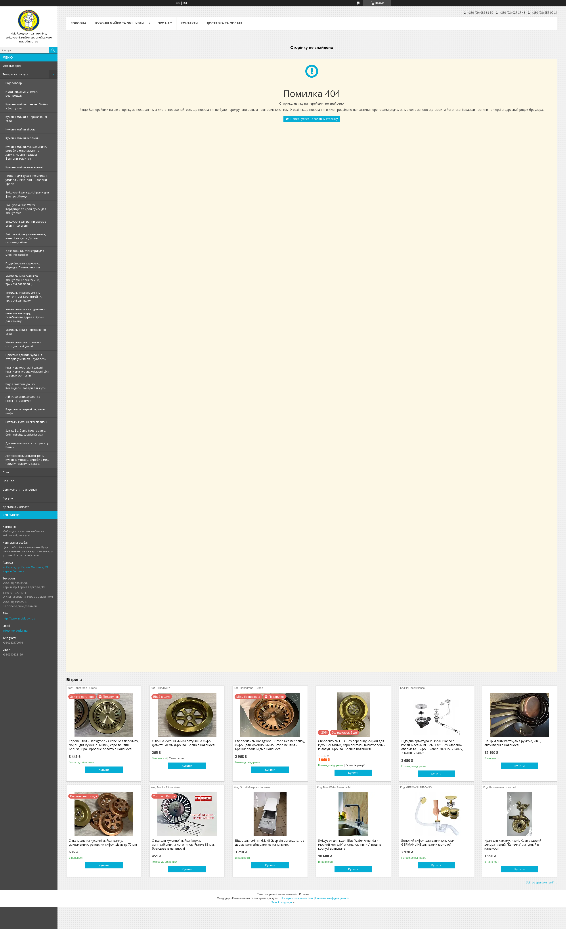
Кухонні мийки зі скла (21, 129)
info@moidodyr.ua (15, 631)
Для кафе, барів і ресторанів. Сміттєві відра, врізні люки (26, 432)
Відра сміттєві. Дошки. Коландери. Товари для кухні (26, 386)
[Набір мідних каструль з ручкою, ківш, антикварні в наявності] (519, 714)
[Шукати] (53, 50)
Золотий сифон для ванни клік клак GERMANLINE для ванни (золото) (427, 843)
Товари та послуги (16, 74)
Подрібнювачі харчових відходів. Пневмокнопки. (23, 265)
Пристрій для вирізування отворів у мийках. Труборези (26, 357)
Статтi (7, 472)
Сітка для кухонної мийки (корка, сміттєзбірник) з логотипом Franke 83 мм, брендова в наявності (183, 845)
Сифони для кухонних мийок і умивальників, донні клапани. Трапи (27, 180)
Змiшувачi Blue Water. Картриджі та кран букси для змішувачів (26, 209)
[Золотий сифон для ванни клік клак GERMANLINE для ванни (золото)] (436, 814)
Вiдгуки (8, 498)
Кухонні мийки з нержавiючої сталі (26, 119)
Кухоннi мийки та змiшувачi (120, 23)
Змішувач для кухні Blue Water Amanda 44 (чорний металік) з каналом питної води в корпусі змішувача (349, 845)
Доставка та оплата (225, 23)
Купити (104, 770)
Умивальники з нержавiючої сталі (26, 332)
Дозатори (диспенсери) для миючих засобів (25, 253)
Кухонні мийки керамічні (23, 138)
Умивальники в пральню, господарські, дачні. (23, 344)
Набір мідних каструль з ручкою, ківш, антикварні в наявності (512, 743)
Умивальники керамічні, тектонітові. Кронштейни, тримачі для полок (24, 296)
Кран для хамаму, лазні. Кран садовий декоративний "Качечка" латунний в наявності (512, 845)
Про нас (8, 481)
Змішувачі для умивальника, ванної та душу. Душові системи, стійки (26, 238)
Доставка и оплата (16, 507)
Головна (78, 23)
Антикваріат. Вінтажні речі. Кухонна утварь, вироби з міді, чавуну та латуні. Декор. (27, 460)
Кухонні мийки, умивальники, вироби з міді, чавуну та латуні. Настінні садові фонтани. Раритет (26, 153)
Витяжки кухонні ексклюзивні (26, 422)
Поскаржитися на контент (297, 898)
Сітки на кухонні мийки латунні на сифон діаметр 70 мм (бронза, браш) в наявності (183, 743)
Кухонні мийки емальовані (24, 167)
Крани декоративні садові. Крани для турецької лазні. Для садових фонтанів (27, 371)
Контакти (189, 23)
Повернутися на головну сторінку (314, 119)
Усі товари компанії (539, 882)
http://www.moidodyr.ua (19, 618)
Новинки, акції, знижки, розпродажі (22, 93)
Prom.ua (304, 894)
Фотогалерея (12, 66)
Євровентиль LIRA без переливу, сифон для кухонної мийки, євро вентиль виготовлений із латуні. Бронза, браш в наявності (351, 745)
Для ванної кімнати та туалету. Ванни (27, 445)
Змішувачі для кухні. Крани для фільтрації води (27, 194)
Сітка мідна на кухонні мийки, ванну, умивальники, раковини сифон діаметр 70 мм (103, 843)
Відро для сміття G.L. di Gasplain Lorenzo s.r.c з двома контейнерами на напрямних (269, 843)
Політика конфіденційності (332, 898)
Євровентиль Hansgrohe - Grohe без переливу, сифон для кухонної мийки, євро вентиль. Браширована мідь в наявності (270, 745)
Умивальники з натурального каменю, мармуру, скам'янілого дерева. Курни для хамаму (27, 315)
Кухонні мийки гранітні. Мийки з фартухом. (27, 106)
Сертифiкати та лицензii (20, 489)
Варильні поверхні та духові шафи (26, 411)
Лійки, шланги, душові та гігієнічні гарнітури (23, 399)
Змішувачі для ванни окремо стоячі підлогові (26, 223)
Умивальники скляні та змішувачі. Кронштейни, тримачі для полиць (23, 280)
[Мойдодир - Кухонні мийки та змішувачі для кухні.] (28, 21)
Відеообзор (14, 83)
